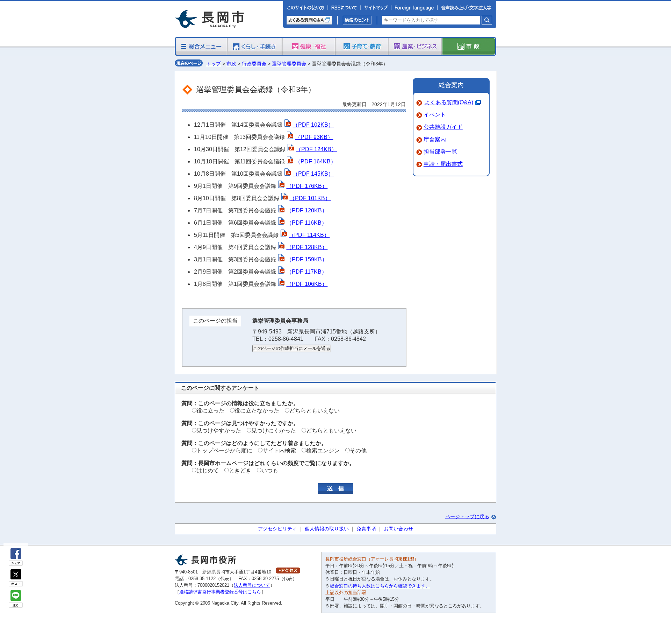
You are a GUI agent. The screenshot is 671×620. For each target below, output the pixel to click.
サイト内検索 (279, 450)
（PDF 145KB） (313, 174)
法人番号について (252, 585)
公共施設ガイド (443, 127)
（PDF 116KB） (306, 223)
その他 (358, 450)
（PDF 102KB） (313, 125)
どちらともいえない (314, 411)
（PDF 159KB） (306, 259)
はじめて (207, 470)
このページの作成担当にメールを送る (291, 348)
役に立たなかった (257, 411)
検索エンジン (323, 450)
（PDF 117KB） (306, 272)
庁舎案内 (435, 139)
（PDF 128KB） (306, 247)
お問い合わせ (398, 528)
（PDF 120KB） (306, 210)
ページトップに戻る (467, 516)
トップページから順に (224, 450)
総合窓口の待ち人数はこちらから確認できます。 (380, 586)
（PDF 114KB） (309, 235)
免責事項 (366, 528)
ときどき (240, 470)
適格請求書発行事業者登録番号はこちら (220, 591)
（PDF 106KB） (306, 284)
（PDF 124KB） (316, 149)
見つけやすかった (218, 431)
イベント (435, 115)
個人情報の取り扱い (327, 528)
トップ (213, 63)
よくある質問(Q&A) (448, 102)
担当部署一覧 (440, 152)
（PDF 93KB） (314, 137)
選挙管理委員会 (289, 63)
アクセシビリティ (277, 528)
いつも (269, 470)
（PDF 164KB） (315, 161)
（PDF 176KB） (306, 186)
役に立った (210, 411)
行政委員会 (254, 63)
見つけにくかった (273, 431)
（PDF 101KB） (310, 198)
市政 (231, 63)
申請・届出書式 (443, 164)
